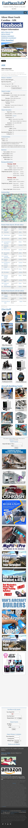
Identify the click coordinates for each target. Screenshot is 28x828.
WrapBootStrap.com (15, 812)
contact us (12, 813)
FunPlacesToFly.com (5, 810)
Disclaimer (4, 806)
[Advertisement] (14, 690)
